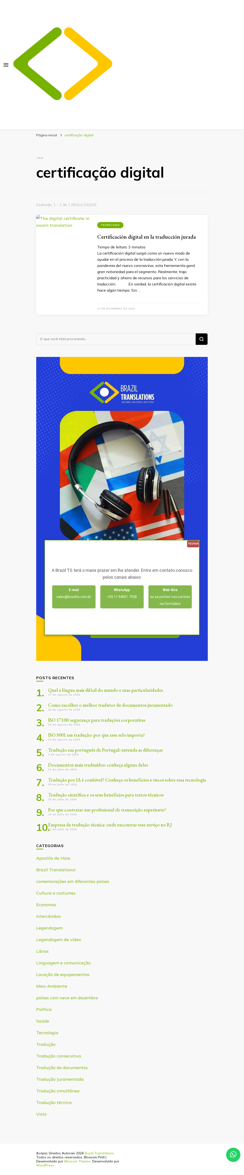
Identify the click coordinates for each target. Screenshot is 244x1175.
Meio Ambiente (51, 986)
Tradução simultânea (58, 1091)
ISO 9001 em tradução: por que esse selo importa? (96, 735)
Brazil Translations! (55, 869)
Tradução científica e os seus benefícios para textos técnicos (106, 795)
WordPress (45, 1165)
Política (44, 1009)
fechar (193, 543)
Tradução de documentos (62, 1067)
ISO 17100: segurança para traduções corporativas (96, 720)
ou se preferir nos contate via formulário (170, 597)
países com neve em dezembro (67, 997)
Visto (41, 1114)
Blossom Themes (77, 1161)
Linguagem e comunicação (63, 963)
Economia (46, 904)
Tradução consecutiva (58, 1056)
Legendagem (49, 928)
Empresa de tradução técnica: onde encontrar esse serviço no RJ (110, 825)
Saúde (42, 1021)
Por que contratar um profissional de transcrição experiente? (107, 810)
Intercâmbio (48, 916)
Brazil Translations (99, 1153)
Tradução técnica (54, 1102)
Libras (42, 951)
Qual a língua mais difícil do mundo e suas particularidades (105, 690)
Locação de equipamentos (62, 974)
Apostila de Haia (53, 858)
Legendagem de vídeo (58, 939)
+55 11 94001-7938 (122, 593)
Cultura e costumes (56, 893)
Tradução (46, 1044)
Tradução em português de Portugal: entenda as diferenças (105, 750)
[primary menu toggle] (6, 64)
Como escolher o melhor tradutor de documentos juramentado (110, 705)
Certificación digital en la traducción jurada (146, 236)
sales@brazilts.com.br (73, 593)
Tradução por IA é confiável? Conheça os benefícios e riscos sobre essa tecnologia (127, 780)
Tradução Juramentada (60, 1079)
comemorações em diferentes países (72, 881)
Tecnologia (110, 225)
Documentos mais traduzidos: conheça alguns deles (98, 765)
